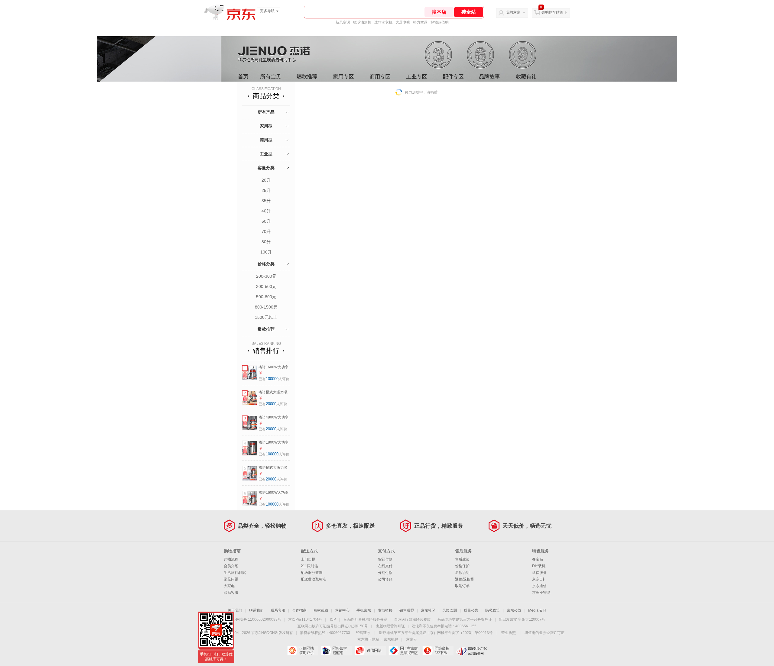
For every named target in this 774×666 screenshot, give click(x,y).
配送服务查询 (312, 573)
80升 (266, 241)
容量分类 (266, 167)
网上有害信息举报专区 (404, 650)
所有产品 (266, 112)
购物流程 (231, 559)
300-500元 (266, 286)
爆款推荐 (266, 329)
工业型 (266, 153)
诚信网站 (370, 650)
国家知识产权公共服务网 (471, 650)
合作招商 (299, 610)
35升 (266, 200)
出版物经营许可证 (390, 626)
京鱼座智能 (541, 592)
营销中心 (342, 610)
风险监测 (449, 610)
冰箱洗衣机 (383, 22)
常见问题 (231, 579)
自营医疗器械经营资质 (412, 619)
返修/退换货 (464, 579)
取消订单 (462, 586)
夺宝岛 (537, 559)
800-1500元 (266, 307)
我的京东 (513, 12)
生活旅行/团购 (235, 573)
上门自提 (308, 559)
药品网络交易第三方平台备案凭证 (464, 619)
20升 (266, 180)
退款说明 (462, 573)
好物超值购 (440, 22)
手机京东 (363, 610)
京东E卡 (538, 579)
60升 (266, 221)
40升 (266, 211)
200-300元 (266, 276)
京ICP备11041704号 (305, 619)
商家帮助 (321, 610)
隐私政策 (492, 610)
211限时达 (309, 566)
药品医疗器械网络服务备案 (365, 619)
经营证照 (363, 633)
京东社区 (428, 610)
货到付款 (385, 559)
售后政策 (462, 559)
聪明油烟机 (362, 22)
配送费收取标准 (313, 579)
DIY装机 (538, 566)
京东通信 (539, 586)
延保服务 (539, 573)
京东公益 (514, 610)
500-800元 (266, 296)
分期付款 (385, 573)
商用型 (266, 139)
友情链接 (385, 610)
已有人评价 (274, 379)
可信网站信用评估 (302, 650)
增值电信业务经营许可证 (544, 633)
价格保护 (462, 566)
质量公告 (471, 610)
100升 (266, 252)
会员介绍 (231, 566)
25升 (266, 190)
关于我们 (235, 610)
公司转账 (385, 579)
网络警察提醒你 (336, 650)
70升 (266, 231)
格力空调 (420, 22)
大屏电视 (402, 22)
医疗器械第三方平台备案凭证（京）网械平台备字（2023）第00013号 (436, 633)
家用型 (266, 126)
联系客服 (231, 592)
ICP (333, 619)
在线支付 (385, 566)
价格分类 (266, 263)
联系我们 (256, 610)
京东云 (411, 639)
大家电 (229, 586)
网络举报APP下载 (438, 650)
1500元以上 (266, 317)
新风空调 (343, 22)
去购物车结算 (552, 12)
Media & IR (537, 610)
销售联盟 (406, 610)
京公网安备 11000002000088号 (255, 619)
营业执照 (508, 633)
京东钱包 (391, 639)
